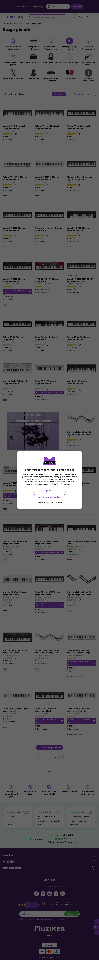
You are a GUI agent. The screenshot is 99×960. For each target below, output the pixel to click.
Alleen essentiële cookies (49, 496)
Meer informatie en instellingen (49, 502)
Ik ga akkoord (50, 490)
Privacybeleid (66, 484)
